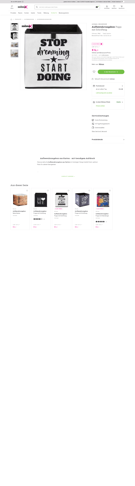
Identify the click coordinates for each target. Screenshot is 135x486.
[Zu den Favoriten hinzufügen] (94, 72)
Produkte (13, 13)
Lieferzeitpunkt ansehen (104, 93)
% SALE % (54, 13)
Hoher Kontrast (116, 1)
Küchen (26, 13)
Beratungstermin (64, 13)
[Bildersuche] (97, 7)
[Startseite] (11, 19)
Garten (33, 13)
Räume (20, 13)
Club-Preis (96, 44)
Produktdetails (97, 139)
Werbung (46, 13)
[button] (14, 27)
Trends (39, 13)
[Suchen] (37, 7)
